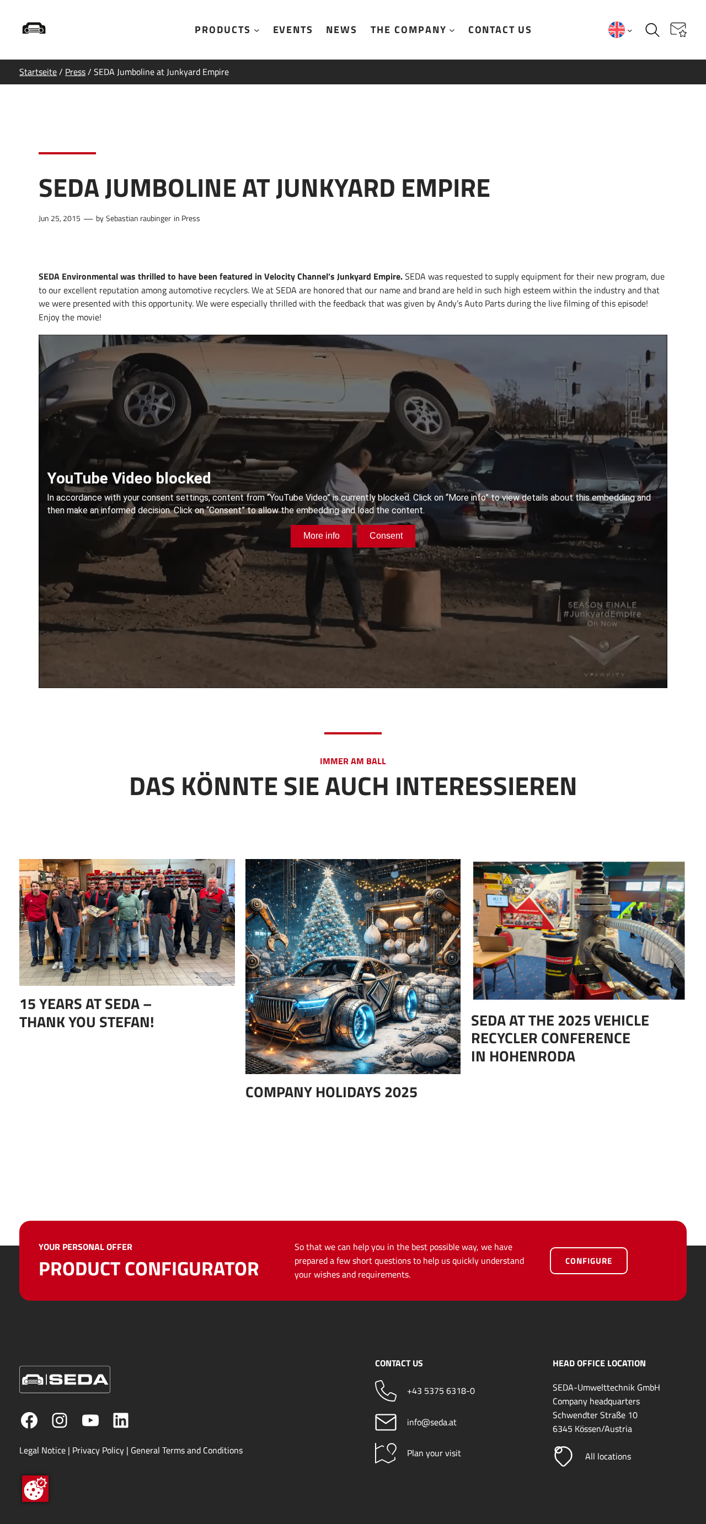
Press (75, 71)
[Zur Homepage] (69, 29)
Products (223, 29)
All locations (608, 1456)
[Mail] (386, 1422)
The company (409, 29)
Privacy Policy (98, 1450)
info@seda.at (432, 1422)
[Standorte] (563, 1456)
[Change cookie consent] (35, 1488)
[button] (678, 30)
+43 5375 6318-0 (441, 1390)
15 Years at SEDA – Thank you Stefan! (86, 1013)
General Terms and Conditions (187, 1450)
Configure (588, 1260)
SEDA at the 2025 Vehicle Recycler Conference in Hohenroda (560, 1038)
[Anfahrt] (386, 1453)
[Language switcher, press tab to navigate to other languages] (620, 30)
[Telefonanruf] (386, 1391)
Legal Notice (42, 1450)
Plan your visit (434, 1452)
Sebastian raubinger (138, 218)
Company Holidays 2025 (331, 1092)
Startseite (38, 71)
